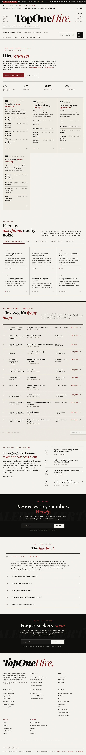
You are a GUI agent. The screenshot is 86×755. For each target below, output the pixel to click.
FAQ (39, 37)
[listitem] (43, 328)
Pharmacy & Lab (8, 707)
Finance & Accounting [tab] (14, 241)
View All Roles (78, 432)
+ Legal (19, 32)
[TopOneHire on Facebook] (17, 747)
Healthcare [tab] (41, 241)
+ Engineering (37, 32)
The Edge (32, 37)
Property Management (65, 693)
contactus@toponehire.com (38, 725)
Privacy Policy (61, 740)
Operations (61, 704)
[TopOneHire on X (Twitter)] (13, 747)
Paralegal (61, 682)
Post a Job (32, 75)
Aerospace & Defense (36, 696)
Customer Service (63, 715)
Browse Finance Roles (13, 75)
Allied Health (6, 698)
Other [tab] (70, 241)
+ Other (45, 32)
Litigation (61, 679)
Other (61, 690)
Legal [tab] (29, 241)
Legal (61, 673)
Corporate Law (62, 677)
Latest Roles (24, 37)
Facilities (60, 696)
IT (59, 698)
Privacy (32, 728)
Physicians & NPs (8, 696)
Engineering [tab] (56, 241)
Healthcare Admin (8, 701)
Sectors (16, 37)
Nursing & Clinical (8, 693)
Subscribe (59, 525)
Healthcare (8, 690)
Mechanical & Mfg (35, 693)
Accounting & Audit (36, 682)
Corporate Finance (36, 679)
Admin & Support (63, 701)
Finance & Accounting (9, 32)
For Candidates (7, 37)
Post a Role (79, 35)
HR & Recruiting (63, 709)
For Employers (7, 728)
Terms (32, 731)
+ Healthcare (27, 32)
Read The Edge (9, 476)
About (4, 722)
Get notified (57, 642)
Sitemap (32, 733)
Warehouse (61, 707)
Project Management (36, 698)
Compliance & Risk (36, 685)
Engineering (36, 690)
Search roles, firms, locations (67, 34)
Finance (34, 673)
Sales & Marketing (63, 712)
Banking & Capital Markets (38, 677)
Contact (5, 733)
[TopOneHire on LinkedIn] (9, 747)
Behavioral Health (8, 704)
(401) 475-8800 (34, 722)
